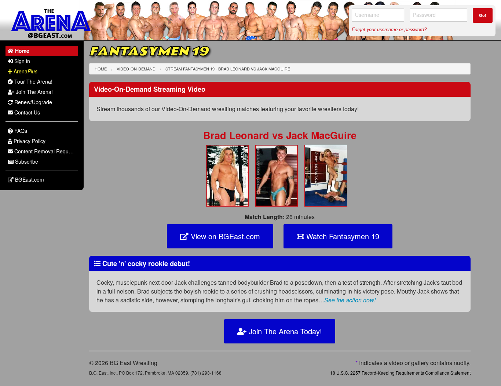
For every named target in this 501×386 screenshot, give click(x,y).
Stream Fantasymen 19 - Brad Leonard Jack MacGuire (227, 69)
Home (101, 69)
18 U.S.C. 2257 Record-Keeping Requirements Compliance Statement (400, 372)
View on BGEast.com (224, 236)
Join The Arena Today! (284, 331)
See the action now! (350, 300)
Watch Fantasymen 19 (341, 236)
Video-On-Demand (136, 69)
